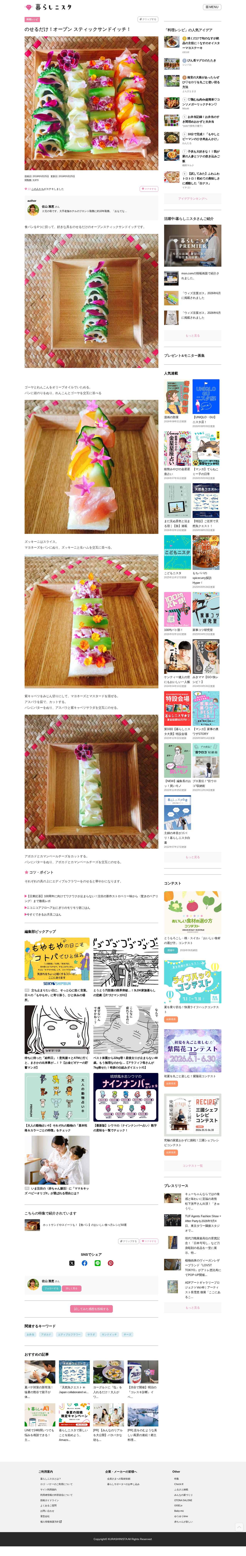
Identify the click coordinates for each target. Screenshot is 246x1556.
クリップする (149, 19)
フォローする (51, 1288)
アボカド (46, 1334)
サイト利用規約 (48, 1489)
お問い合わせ (47, 1511)
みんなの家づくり (183, 1495)
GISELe (178, 1505)
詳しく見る (71, 1288)
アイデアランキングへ (192, 198)
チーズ (127, 1334)
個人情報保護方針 (49, 1521)
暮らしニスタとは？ (50, 1478)
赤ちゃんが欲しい (183, 1521)
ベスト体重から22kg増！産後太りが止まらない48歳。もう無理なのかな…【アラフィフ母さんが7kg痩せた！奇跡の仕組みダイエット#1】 (125, 1062)
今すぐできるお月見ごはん (44, 914)
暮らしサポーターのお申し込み (123, 1484)
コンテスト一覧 (193, 1165)
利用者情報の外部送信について (56, 1495)
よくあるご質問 (48, 1505)
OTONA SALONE (183, 1500)
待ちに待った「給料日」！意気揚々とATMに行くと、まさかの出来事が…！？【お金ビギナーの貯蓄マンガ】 (56, 1062)
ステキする (150, 189)
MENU (214, 7)
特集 (176, 1478)
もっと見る (192, 335)
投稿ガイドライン (49, 1500)
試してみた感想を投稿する (91, 1309)
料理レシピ (32, 19)
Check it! (178, 1484)
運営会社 (45, 1516)
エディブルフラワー (69, 1334)
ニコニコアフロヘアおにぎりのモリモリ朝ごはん (58, 907)
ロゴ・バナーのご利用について (56, 1484)
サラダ (91, 1334)
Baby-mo (179, 1511)
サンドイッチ (109, 1334)
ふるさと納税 (181, 1489)
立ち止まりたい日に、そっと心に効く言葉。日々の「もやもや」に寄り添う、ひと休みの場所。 (57, 995)
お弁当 (30, 1334)
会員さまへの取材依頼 (118, 1478)
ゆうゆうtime (181, 1516)
